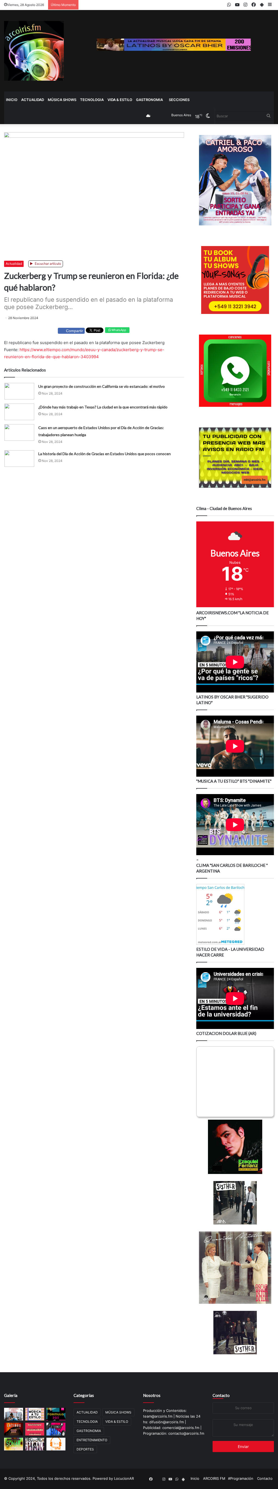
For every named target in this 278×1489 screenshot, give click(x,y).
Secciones (179, 99)
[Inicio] (34, 51)
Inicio (11, 99)
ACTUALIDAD (32, 99)
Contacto (221, 1395)
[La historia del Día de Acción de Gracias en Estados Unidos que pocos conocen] (19, 458)
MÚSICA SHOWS (62, 99)
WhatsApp (118, 330)
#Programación (240, 1478)
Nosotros (151, 1395)
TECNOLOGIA (92, 99)
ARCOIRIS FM (214, 1478)
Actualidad (14, 264)
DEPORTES (85, 1449)
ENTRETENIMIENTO (92, 1440)
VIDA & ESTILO (120, 99)
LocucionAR (124, 1478)
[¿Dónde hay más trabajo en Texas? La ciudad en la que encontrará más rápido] (19, 412)
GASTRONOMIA (149, 99)
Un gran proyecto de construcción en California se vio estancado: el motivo (101, 386)
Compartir (74, 331)
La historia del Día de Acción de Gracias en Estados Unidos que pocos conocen (104, 453)
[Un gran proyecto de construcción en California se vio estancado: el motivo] (19, 391)
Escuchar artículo (47, 264)
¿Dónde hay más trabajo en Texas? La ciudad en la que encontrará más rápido (103, 407)
